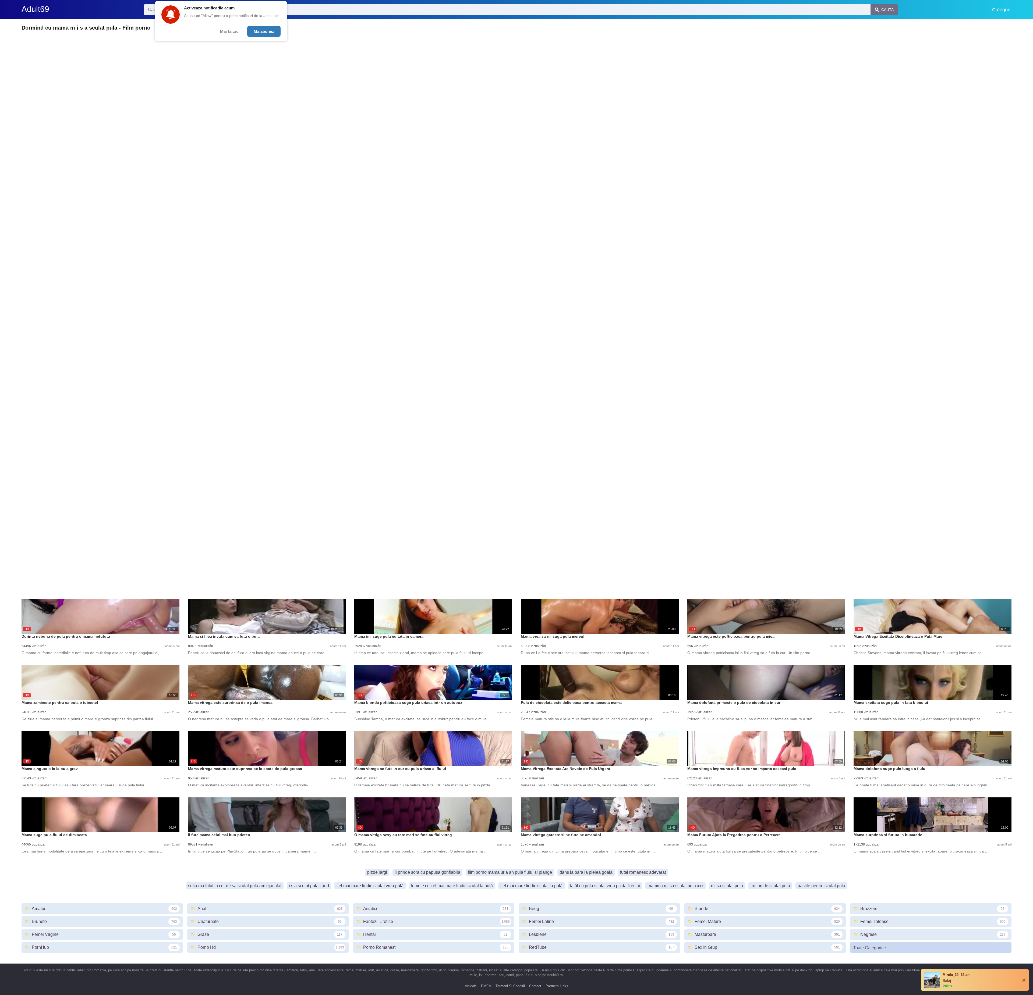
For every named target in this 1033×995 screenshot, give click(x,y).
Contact (535, 986)
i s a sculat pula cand (309, 885)
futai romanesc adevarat (643, 872)
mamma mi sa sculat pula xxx (675, 885)
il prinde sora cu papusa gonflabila (427, 872)
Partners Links (557, 986)
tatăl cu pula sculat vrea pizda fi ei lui (605, 885)
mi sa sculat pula (727, 885)
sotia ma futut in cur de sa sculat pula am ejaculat (234, 885)
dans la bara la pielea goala (586, 872)
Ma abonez (264, 31)
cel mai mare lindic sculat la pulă (531, 885)
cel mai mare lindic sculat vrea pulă (370, 885)
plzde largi (377, 872)
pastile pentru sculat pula (821, 885)
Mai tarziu (229, 31)
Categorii (1001, 9)
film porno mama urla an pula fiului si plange (510, 872)
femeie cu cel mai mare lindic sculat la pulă (452, 885)
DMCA (486, 986)
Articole (471, 986)
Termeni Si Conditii (510, 986)
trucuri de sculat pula (770, 885)
